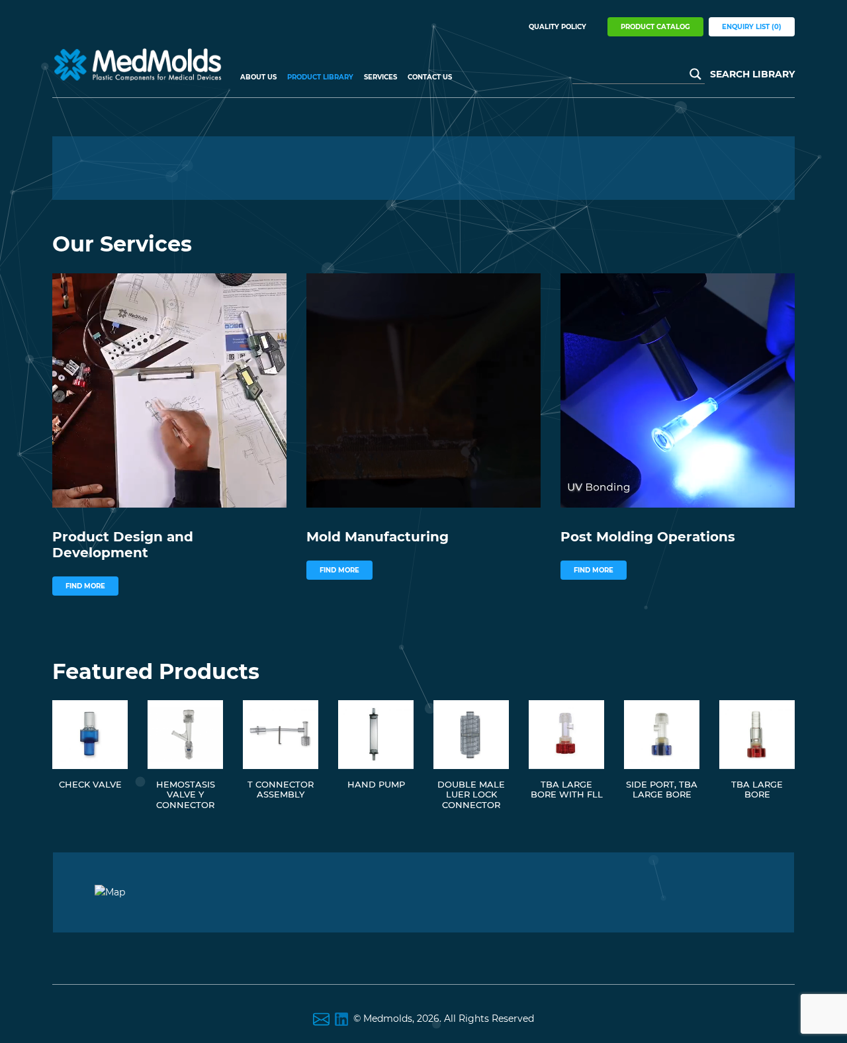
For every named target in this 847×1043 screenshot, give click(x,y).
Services (380, 77)
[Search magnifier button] (695, 74)
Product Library (320, 77)
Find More (85, 586)
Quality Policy (557, 27)
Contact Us (430, 77)
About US (258, 77)
